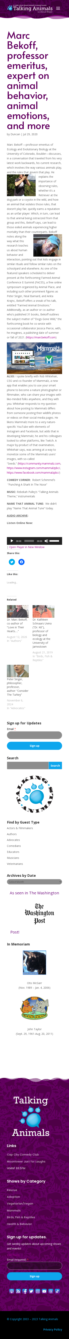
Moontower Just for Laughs (26, 1161)
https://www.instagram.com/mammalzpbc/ (33, 468)
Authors (12, 834)
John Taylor (34, 1029)
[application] (34, 541)
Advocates (13, 840)
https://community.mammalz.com (39, 463)
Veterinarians (15, 864)
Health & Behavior (19, 1224)
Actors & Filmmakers (20, 828)
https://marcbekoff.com (41, 337)
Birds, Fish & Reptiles (21, 1217)
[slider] (54, 540)
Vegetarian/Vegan (20, 1204)
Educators (13, 852)
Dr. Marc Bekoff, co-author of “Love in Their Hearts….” (17, 625)
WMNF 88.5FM (16, 1168)
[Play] (12, 541)
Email (11, 729)
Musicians (13, 858)
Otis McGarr (34, 983)
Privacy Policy (52, 1329)
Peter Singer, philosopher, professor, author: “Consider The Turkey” (17, 686)
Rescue (12, 1190)
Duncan (15, 134)
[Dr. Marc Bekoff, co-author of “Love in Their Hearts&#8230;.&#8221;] (18, 611)
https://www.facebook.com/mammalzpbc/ (33, 472)
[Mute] (46, 541)
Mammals (14, 1210)
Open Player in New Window (26, 547)
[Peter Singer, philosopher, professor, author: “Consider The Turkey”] (18, 671)
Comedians (14, 846)
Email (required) (18, 1259)
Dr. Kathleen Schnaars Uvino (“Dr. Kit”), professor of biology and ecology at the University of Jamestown (42, 633)
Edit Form (13, 1255)
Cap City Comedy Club (23, 1155)
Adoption (13, 1197)
